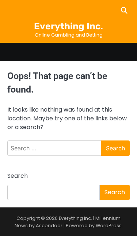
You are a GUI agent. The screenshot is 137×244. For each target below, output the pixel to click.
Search (17, 176)
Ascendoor (49, 225)
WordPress (109, 225)
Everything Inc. (68, 26)
